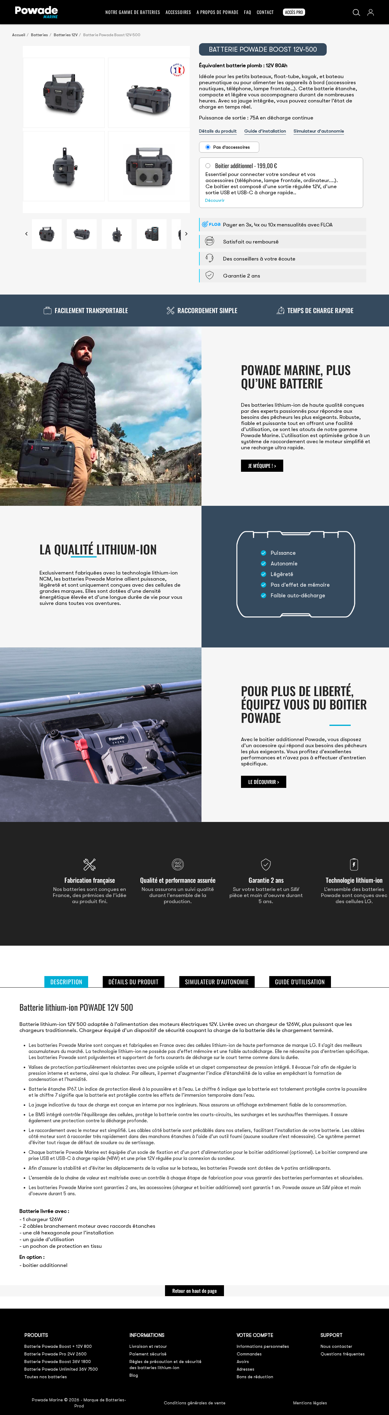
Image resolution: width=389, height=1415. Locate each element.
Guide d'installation (265, 131)
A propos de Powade (218, 12)
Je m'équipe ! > (262, 465)
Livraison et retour (148, 1346)
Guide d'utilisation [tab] (300, 981)
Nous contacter (336, 1346)
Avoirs (243, 1361)
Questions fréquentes (343, 1353)
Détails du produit (218, 131)
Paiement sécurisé (148, 1353)
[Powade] (36, 11)
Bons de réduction (255, 1376)
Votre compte (255, 1335)
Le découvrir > (263, 781)
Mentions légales (310, 1402)
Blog (133, 1375)
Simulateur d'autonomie (319, 131)
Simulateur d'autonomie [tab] (217, 981)
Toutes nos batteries (45, 1376)
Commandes (249, 1353)
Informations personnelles (263, 1346)
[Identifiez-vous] (370, 11)
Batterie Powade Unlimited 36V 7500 (61, 1369)
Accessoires (178, 12)
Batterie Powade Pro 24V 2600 (55, 1353)
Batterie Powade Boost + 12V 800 (58, 1346)
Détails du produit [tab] (133, 981)
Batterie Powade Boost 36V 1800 (57, 1361)
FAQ (247, 12)
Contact (265, 12)
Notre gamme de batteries (132, 12)
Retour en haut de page (194, 1290)
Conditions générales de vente (194, 1402)
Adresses (245, 1369)
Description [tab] (66, 981)
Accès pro (294, 12)
